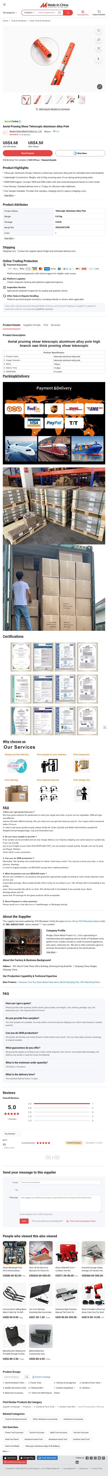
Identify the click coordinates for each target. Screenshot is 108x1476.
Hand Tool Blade (12, 1446)
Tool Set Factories (81, 1432)
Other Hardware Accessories (45, 1419)
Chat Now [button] (82, 153)
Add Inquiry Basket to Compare (54, 109)
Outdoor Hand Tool (81, 1439)
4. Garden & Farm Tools (90, 1382)
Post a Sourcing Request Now (81, 1221)
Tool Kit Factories (36, 1432)
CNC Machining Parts (90, 982)
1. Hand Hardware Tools (13, 1382)
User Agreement (69, 1468)
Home (5, 20)
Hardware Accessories (73, 1419)
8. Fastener (84, 1387)
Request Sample (49, 160)
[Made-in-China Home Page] (54, 5)
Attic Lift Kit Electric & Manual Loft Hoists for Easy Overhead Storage (39, 1270)
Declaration (83, 1468)
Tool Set (32, 982)
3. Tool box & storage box (65, 1382)
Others (57, 1392)
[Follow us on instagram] (95, 1457)
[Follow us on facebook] (87, 1457)
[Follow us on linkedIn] (77, 1462)
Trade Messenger (47, 1457)
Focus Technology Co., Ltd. (34, 1468)
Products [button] (28, 12)
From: (15, 1182)
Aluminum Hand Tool (33, 1439)
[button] (4, 4)
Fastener (23, 982)
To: (17, 1190)
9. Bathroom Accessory (13, 1392)
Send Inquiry (27, 153)
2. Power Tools (34, 1382)
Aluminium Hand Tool (58, 1439)
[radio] (5, 1113)
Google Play (27, 1457)
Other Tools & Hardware (40, 20)
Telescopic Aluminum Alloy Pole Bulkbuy (42, 1446)
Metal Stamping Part (69, 982)
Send (24, 1221)
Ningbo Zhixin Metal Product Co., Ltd (25, 131)
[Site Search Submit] (68, 13)
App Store (10, 1457)
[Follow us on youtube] (99, 1457)
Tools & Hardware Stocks (16, 1419)
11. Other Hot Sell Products (40, 1392)
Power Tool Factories (14, 1432)
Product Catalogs (42, 1377)
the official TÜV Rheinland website (84, 921)
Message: (14, 1197)
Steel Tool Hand (12, 1439)
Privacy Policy (97, 1468)
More (5, 1451)
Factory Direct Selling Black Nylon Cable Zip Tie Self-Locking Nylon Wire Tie (14, 1312)
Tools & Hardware (19, 20)
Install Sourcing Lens (16, 1462)
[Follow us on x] (91, 1457)
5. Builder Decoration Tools (14, 1387)
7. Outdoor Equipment (63, 1387)
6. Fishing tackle (35, 1387)
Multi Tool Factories (58, 1432)
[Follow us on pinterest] (103, 1457)
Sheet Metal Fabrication (48, 982)
